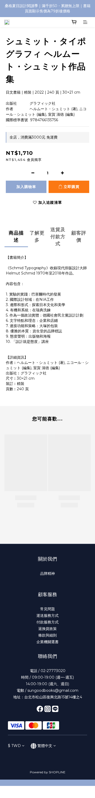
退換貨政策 (47, 628)
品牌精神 (47, 573)
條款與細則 (47, 635)
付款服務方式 (47, 622)
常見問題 (47, 609)
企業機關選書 (47, 641)
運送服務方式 (47, 615)
